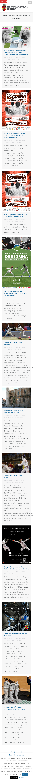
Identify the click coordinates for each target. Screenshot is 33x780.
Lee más (21, 777)
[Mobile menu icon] (30, 2)
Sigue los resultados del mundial (18, 1)
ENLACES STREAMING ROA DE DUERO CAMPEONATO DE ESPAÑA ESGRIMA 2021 (15, 136)
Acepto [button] (25, 774)
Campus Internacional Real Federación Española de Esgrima (16, 568)
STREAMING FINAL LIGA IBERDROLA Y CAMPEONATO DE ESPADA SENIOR (16, 293)
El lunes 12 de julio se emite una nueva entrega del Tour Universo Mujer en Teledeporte (16, 52)
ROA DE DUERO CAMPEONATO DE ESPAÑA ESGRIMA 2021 (15, 215)
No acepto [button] (14, 777)
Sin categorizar (8, 57)
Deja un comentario (17, 59)
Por (19, 57)
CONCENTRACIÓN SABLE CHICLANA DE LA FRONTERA (14, 708)
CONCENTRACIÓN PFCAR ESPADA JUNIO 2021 (13, 412)
